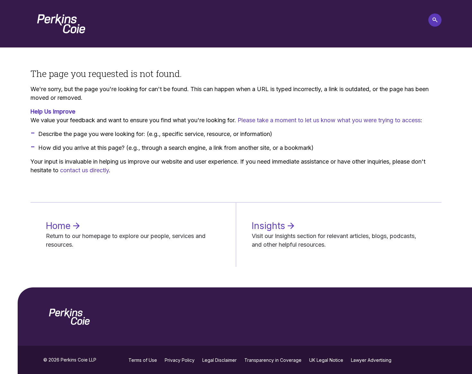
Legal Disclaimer (219, 360)
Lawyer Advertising (371, 360)
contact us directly (84, 170)
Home (59, 225)
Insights (270, 225)
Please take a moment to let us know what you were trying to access (329, 120)
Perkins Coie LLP (78, 359)
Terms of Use (142, 360)
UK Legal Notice (326, 360)
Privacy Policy (180, 360)
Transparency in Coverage (273, 360)
